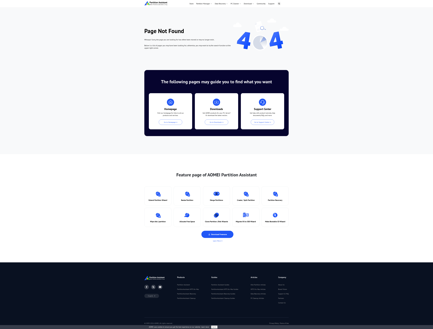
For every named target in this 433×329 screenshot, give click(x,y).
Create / (240, 200)
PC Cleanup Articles (257, 298)
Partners (281, 298)
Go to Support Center (261, 122)
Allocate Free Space (187, 221)
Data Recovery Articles (258, 294)
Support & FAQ (283, 294)
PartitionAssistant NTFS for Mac (188, 289)
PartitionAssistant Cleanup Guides (223, 298)
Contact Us (282, 303)
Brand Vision (282, 289)
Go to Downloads (216, 122)
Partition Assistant (183, 285)
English (151, 296)
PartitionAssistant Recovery (186, 294)
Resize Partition (187, 200)
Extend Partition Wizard (158, 200)
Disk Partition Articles (258, 285)
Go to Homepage (170, 122)
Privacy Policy (274, 323)
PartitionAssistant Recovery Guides (223, 294)
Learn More (217, 241)
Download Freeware (219, 234)
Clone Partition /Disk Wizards (216, 221)
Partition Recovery (275, 200)
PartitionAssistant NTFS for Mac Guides (224, 289)
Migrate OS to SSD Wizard (246, 221)
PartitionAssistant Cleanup (186, 298)
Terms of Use (284, 323)
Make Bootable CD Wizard (275, 221)
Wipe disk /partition (158, 221)
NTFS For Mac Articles (258, 289)
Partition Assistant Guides (220, 285)
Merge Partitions (216, 200)
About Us (281, 285)
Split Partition (249, 200)
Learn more (205, 327)
